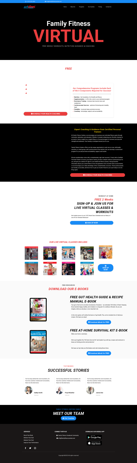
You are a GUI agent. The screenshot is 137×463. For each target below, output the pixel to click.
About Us (73, 6)
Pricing (100, 6)
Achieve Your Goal (29, 437)
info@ (59, 438)
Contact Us (108, 6)
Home (65, 6)
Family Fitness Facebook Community (68, 435)
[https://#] (26, 448)
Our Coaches (91, 6)
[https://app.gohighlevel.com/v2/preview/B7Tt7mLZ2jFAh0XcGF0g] (29, 6)
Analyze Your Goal (29, 440)
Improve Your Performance (31, 442)
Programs (81, 6)
